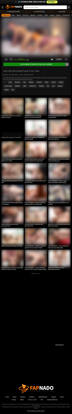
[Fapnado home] (36, 393)
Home (7, 397)
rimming (17, 82)
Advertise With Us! (52, 399)
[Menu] (2, 7)
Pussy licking (66, 15)
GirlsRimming (6, 15)
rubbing (41, 86)
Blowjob (31, 82)
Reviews (22, 397)
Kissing (52, 15)
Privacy (14, 399)
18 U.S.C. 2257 (32, 399)
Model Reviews (43, 397)
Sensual (60, 86)
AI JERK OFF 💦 (38, 11)
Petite (24, 86)
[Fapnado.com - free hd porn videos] (13, 7)
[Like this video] (52, 59)
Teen (24, 82)
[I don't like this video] (11, 59)
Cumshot (40, 15)
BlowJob (33, 15)
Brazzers (31, 397)
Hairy (13, 15)
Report (59, 59)
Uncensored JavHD (13, 11)
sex (48, 86)
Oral (53, 86)
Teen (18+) (25, 15)
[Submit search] (69, 7)
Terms (62, 397)
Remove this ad (36, 273)
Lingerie (58, 15)
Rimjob (18, 15)
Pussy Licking (8, 86)
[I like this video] (6, 59)
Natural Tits (33, 86)
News (14, 397)
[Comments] (66, 59)
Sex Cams (61, 11)
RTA (42, 399)
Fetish (46, 15)
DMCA (22, 399)
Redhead (17, 86)
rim (13, 89)
